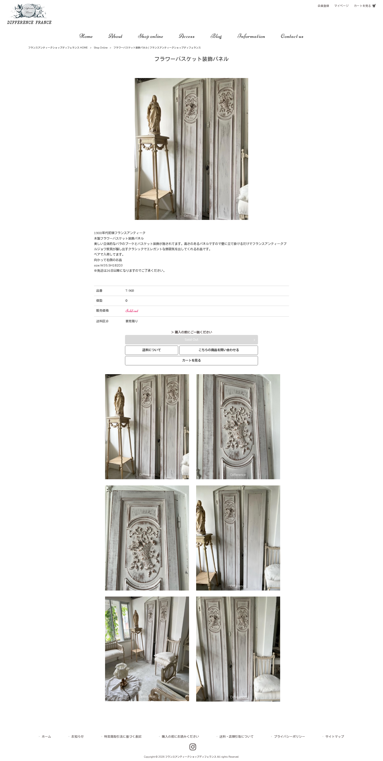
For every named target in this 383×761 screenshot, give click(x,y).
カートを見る (362, 6)
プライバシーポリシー (289, 737)
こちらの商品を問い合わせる (219, 350)
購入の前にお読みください (180, 737)
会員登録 (323, 6)
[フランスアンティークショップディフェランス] (29, 23)
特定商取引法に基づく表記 (122, 737)
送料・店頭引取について (236, 737)
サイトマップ (334, 737)
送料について (151, 350)
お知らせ (77, 737)
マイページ (341, 6)
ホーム (46, 737)
